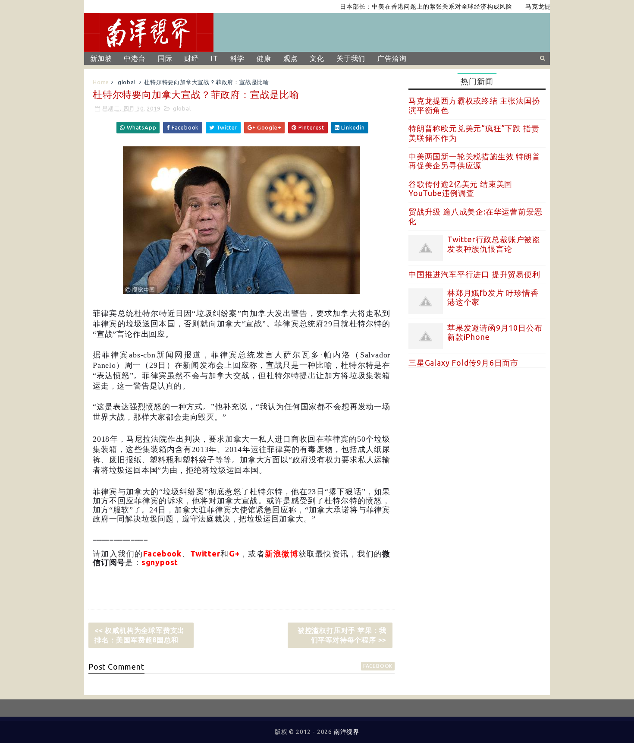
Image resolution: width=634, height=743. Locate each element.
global (127, 82)
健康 (264, 58)
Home (101, 82)
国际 (165, 58)
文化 (317, 58)
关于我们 (350, 58)
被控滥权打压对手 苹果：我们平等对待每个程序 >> (342, 635)
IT (214, 58)
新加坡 (101, 58)
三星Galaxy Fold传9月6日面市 (463, 362)
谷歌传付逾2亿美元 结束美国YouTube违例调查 (460, 189)
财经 (191, 58)
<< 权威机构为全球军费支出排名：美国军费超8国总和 (139, 635)
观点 (290, 58)
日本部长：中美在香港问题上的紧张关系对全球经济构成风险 (412, 6)
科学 (237, 58)
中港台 (134, 58)
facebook (377, 666)
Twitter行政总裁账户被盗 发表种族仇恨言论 (493, 244)
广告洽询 (391, 58)
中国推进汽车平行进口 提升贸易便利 (474, 274)
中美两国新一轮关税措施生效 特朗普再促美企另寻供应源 (474, 161)
